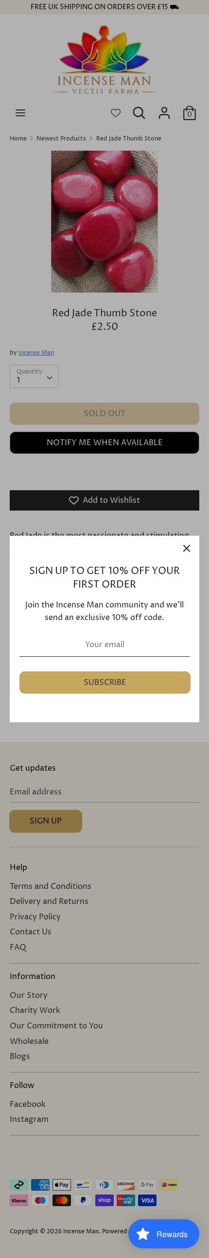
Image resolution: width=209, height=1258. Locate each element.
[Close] (186, 548)
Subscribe (105, 682)
